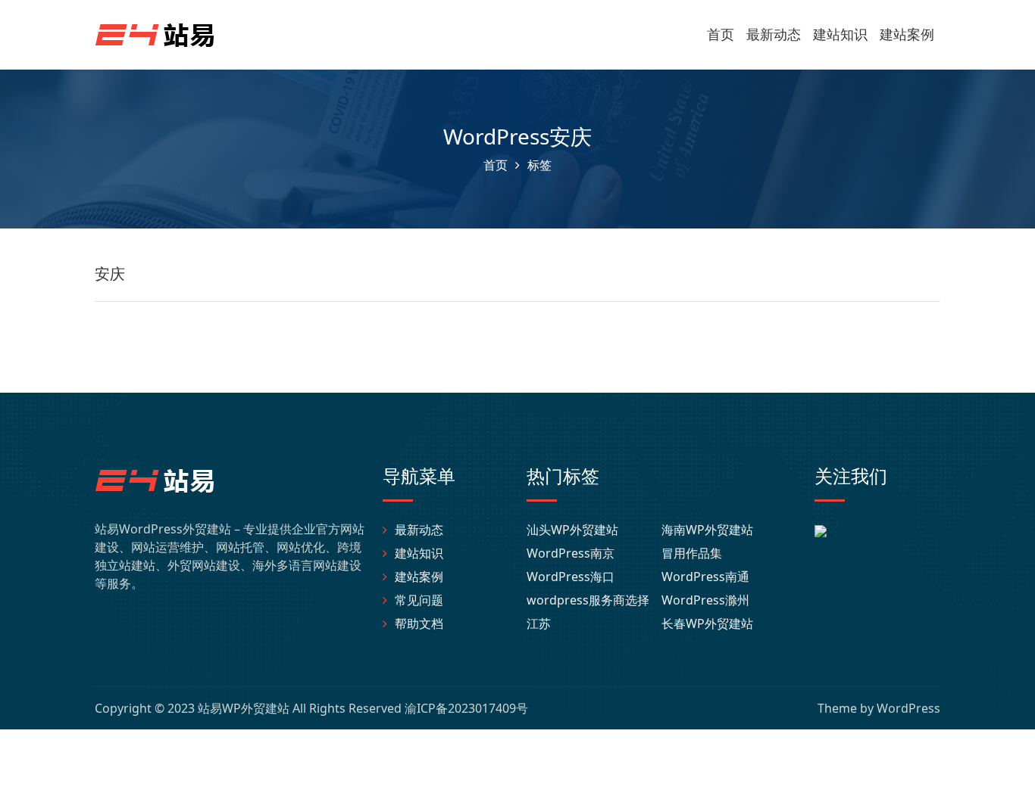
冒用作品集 (691, 553)
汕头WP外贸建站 (572, 529)
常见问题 (419, 600)
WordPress (908, 708)
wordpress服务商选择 (588, 600)
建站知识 (840, 34)
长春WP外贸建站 (707, 623)
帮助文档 (419, 623)
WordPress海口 (570, 576)
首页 (720, 34)
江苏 (539, 623)
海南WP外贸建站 (707, 529)
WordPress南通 (705, 576)
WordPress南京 (570, 553)
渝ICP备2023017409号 (466, 708)
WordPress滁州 (705, 600)
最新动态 (773, 34)
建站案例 (907, 34)
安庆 (110, 273)
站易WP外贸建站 (243, 708)
